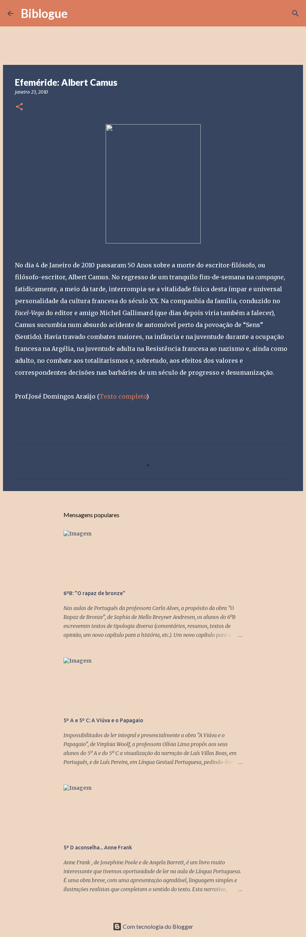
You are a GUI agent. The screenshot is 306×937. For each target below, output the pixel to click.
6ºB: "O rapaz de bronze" (94, 593)
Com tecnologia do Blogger (157, 926)
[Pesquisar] (78, 13)
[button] (19, 107)
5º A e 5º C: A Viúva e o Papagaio (103, 720)
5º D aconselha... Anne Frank (97, 847)
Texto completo (122, 396)
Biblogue (44, 13)
